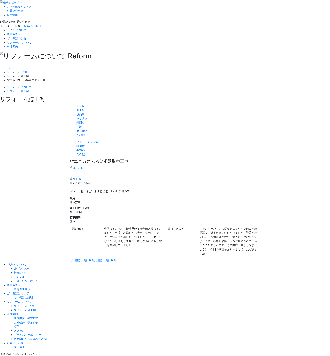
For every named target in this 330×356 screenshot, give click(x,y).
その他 (80, 135)
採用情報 (12, 15)
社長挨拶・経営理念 (26, 318)
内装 (79, 126)
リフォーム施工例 (18, 91)
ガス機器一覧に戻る (82, 260)
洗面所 (80, 114)
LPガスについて (17, 30)
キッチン (81, 118)
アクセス (19, 330)
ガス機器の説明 (16, 38)
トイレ (80, 106)
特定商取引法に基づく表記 (30, 338)
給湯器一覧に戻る (105, 260)
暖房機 (80, 146)
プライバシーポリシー (27, 334)
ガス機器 (81, 130)
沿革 (16, 326)
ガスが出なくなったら (20, 6)
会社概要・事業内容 (26, 322)
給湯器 (80, 150)
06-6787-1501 (32, 26)
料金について (22, 272)
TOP (9, 67)
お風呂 (80, 110)
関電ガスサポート (18, 34)
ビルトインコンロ (87, 141)
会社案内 (12, 46)
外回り (80, 122)
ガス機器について (18, 293)
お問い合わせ (15, 10)
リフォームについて (19, 42)
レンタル (19, 276)
